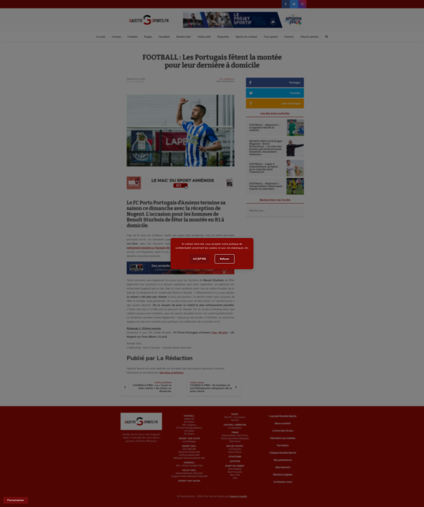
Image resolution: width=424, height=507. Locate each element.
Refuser (224, 259)
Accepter (199, 259)
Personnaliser (15, 500)
